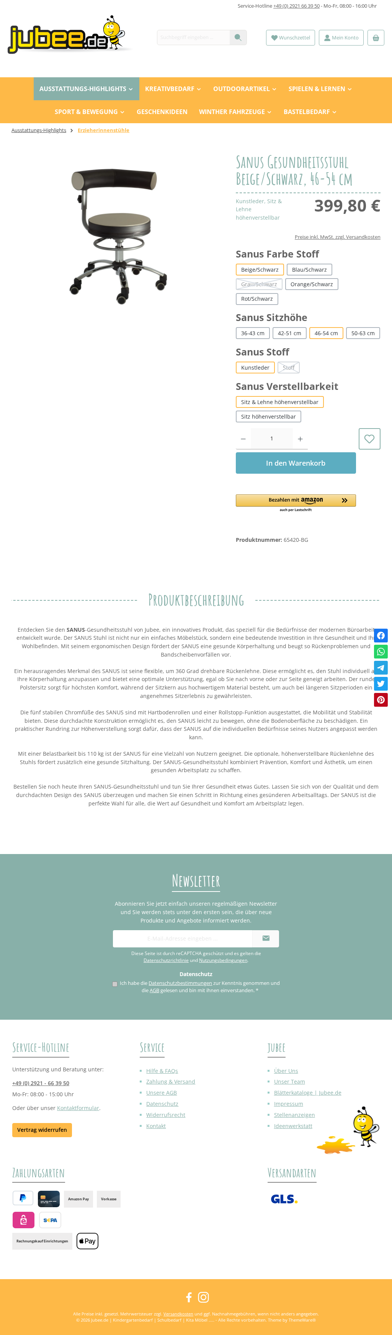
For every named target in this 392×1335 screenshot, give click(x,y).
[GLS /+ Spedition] (284, 1199)
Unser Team (289, 1081)
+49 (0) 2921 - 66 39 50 (40, 1083)
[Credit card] (49, 1199)
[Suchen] (238, 37)
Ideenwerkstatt (293, 1126)
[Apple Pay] (87, 1241)
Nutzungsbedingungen (223, 960)
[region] (116, 235)
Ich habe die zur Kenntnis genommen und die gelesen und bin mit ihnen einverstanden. (200, 987)
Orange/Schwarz (312, 284)
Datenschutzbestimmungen (180, 983)
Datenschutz (162, 1103)
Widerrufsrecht (165, 1114)
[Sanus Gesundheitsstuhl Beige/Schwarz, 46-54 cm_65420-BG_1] (116, 235)
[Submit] (265, 938)
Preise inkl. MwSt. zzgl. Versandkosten (338, 237)
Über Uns (286, 1070)
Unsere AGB (161, 1092)
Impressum (288, 1103)
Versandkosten (178, 1314)
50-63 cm (363, 333)
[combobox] (193, 37)
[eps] (23, 1220)
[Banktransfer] (50, 1220)
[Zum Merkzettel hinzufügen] (370, 439)
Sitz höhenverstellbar (268, 416)
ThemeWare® (302, 1320)
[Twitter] (381, 684)
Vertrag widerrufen (42, 1129)
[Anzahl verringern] (243, 439)
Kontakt (156, 1126)
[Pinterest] (381, 700)
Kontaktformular (78, 1108)
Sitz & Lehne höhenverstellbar (279, 402)
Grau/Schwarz (262, 285)
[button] (296, 503)
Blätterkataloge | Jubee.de (307, 1092)
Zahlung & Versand (170, 1081)
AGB (154, 990)
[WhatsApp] (381, 652)
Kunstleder (255, 367)
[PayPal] (23, 1198)
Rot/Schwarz (257, 298)
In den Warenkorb (295, 463)
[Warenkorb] (376, 38)
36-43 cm (253, 333)
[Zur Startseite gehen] (75, 37)
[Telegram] (381, 668)
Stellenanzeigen (294, 1114)
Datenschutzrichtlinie (166, 960)
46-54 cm (326, 333)
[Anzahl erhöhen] (300, 439)
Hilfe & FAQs (162, 1070)
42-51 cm (289, 333)
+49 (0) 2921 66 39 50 (296, 6)
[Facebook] (381, 635)
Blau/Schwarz (309, 269)
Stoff (291, 368)
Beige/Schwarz (260, 269)
